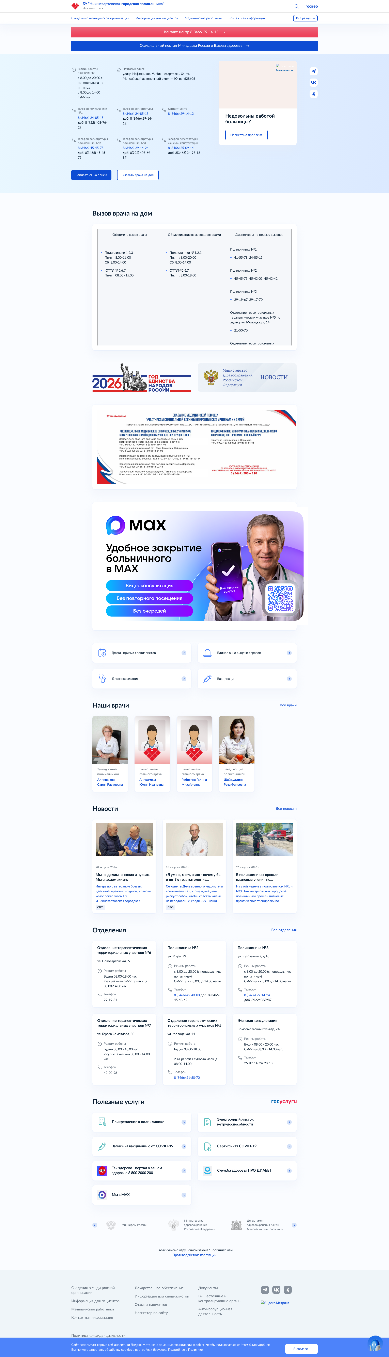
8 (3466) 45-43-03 (187, 995)
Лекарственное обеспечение (159, 1288)
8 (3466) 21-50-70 (187, 1077)
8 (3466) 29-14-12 (181, 113)
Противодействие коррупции (194, 1255)
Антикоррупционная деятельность (215, 1311)
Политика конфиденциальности (98, 1336)
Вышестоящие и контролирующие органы (219, 1298)
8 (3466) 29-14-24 (136, 148)
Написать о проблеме (246, 135)
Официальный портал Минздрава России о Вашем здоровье (192, 46)
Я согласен (301, 1349)
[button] (296, 6)
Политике (195, 1349)
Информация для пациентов (157, 18)
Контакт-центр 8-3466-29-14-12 (191, 32)
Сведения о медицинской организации (100, 18)
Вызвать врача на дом (138, 175)
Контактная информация (247, 18)
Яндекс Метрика (143, 1344)
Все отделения (284, 930)
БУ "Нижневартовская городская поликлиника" (123, 4)
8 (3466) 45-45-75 (91, 148)
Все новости (286, 809)
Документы (208, 1288)
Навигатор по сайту (151, 1313)
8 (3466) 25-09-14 (181, 148)
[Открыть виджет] (375, 1343)
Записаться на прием (91, 175)
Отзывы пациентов (151, 1305)
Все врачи (288, 705)
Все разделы (305, 18)
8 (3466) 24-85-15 (91, 117)
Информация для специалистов (162, 1296)
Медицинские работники (203, 18)
